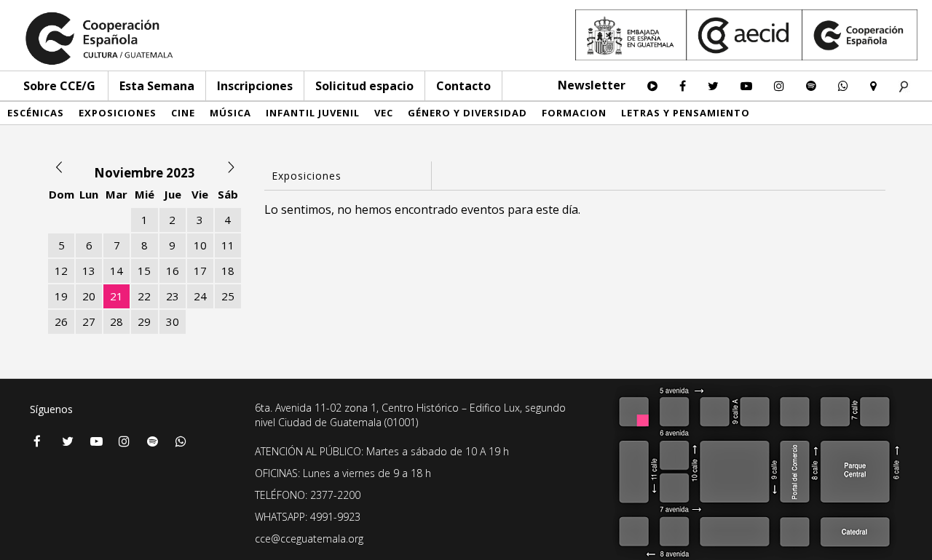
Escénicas (35, 112)
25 (227, 296)
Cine (183, 112)
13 (88, 270)
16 (172, 270)
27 (88, 321)
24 (200, 296)
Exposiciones (118, 112)
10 (200, 245)
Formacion (574, 112)
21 (116, 296)
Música (230, 112)
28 (116, 321)
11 (227, 245)
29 (144, 321)
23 (172, 296)
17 (200, 270)
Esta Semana (156, 86)
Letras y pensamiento (685, 112)
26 (61, 321)
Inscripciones (255, 86)
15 (144, 270)
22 (144, 296)
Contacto (463, 86)
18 (227, 270)
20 (88, 296)
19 (61, 296)
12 (61, 270)
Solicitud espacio (364, 86)
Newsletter (591, 85)
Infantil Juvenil (313, 112)
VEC (383, 112)
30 (172, 321)
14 (116, 270)
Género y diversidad (467, 112)
